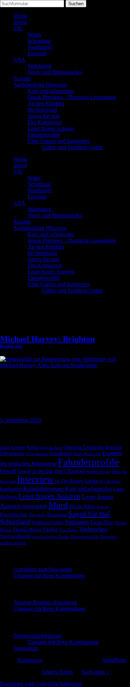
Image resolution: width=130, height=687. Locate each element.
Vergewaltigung (15, 536)
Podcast (103, 507)
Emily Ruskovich (87, 454)
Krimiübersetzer (43, 488)
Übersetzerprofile (84, 537)
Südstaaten (39, 66)
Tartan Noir (101, 522)
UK (18, 28)
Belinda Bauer (52, 448)
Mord (58, 505)
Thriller (50, 529)
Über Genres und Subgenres (59, 141)
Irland (20, 22)
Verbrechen (93, 529)
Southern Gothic (48, 522)
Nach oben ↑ (95, 672)
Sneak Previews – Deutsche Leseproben (72, 97)
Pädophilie (37, 515)
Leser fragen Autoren (51, 128)
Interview (35, 479)
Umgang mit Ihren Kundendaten (49, 576)
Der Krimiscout (45, 122)
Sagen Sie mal (43, 116)
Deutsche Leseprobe (84, 447)
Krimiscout (30, 660)
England (37, 53)
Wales (34, 35)
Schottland (39, 41)
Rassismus (57, 514)
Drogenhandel (37, 454)
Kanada (22, 78)
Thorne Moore (27, 529)
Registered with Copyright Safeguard (40, 684)
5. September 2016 (20, 420)
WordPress (114, 660)
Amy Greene (12, 447)
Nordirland (40, 47)
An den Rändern (46, 103)
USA (19, 60)
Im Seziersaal (42, 110)
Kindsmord (11, 489)
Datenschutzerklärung (38, 636)
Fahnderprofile (44, 135)
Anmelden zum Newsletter (43, 569)
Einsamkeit (61, 453)
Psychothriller (13, 514)
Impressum (26, 648)
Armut (32, 447)
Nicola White (82, 506)
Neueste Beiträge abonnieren (45, 602)
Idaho (116, 472)
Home (20, 16)
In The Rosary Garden (77, 481)
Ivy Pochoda (110, 481)
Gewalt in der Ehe (35, 471)
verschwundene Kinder (50, 537)
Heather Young (98, 472)
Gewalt (8, 471)
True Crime (68, 530)
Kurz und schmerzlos (51, 91)
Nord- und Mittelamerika (55, 72)
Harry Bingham (69, 471)
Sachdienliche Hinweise (40, 85)
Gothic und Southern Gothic (73, 147)
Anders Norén (57, 672)
